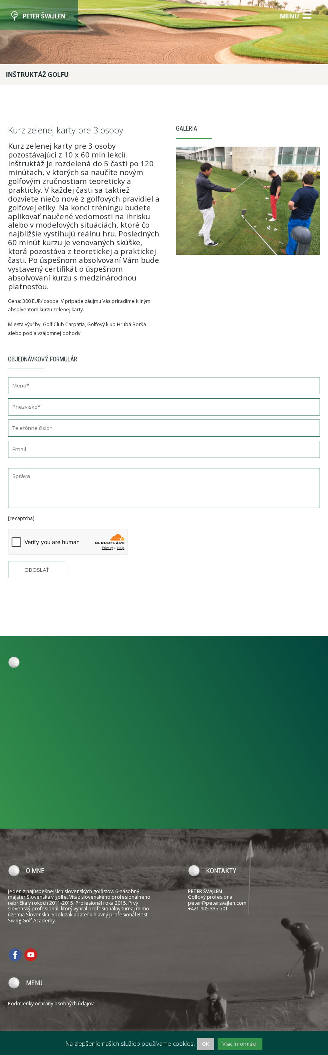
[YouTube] (31, 954)
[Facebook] (15, 954)
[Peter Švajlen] (39, 15)
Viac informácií (240, 1043)
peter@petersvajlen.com (217, 903)
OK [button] (205, 1043)
